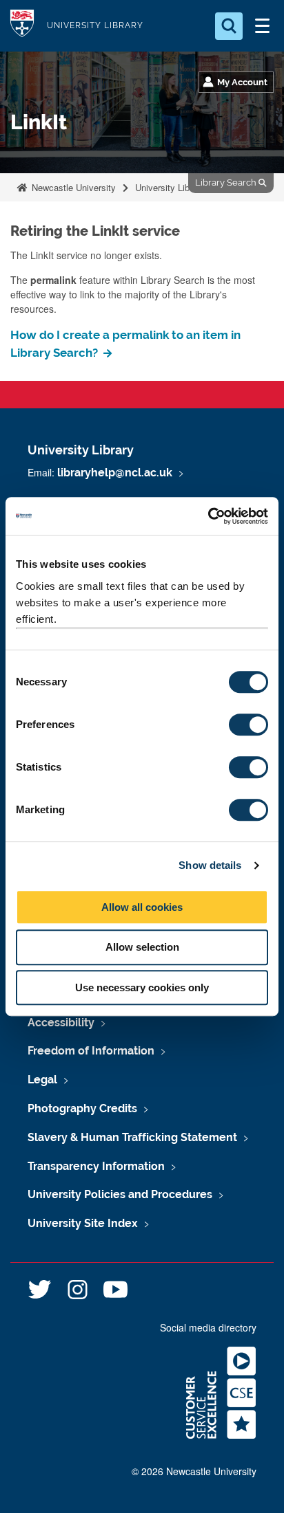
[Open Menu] (262, 26)
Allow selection (142, 947)
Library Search (226, 182)
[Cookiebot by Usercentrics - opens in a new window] (208, 516)
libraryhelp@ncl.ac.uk (114, 472)
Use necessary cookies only (142, 987)
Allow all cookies (142, 907)
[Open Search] (229, 26)
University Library (95, 25)
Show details (210, 865)
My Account (242, 82)
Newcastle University (72, 187)
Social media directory (208, 1327)
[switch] (248, 725)
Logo (22, 26)
